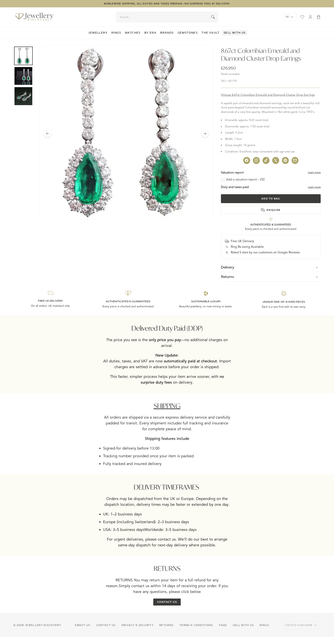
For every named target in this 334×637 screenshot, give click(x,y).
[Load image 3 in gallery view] (23, 96)
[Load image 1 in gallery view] (23, 56)
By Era (150, 32)
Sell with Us (235, 32)
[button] (318, 17)
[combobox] (167, 17)
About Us (82, 625)
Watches (133, 32)
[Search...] (213, 17)
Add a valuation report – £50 (245, 179)
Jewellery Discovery (43, 625)
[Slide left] (47, 133)
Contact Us (106, 625)
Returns (166, 625)
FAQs (223, 625)
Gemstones (188, 32)
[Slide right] (205, 133)
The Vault (210, 32)
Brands (167, 32)
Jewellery (97, 32)
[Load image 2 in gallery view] (23, 76)
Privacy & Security (137, 625)
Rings (116, 32)
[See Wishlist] (302, 17)
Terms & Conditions (196, 625)
